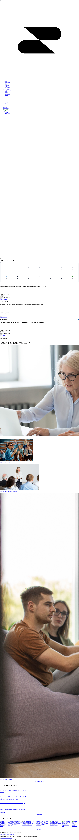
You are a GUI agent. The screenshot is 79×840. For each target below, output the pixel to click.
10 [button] (6, 274)
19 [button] (28, 276)
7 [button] (50, 271)
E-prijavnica (2, 335)
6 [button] (39, 271)
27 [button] (39, 278)
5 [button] (28, 271)
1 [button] (61, 269)
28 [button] (50, 278)
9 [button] (72, 271)
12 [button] (28, 274)
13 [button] (39, 274)
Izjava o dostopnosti (10, 834)
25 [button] (17, 278)
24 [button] (6, 278)
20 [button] (39, 276)
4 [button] (17, 271)
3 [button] (6, 271)
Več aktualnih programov (39, 781)
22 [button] (61, 276)
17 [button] (6, 276)
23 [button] (72, 276)
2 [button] (72, 269)
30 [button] (72, 278)
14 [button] (50, 274)
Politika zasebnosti (3, 834)
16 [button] (72, 274)
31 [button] (6, 280)
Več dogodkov (39, 814)
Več (1, 298)
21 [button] (50, 276)
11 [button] (17, 274)
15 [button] (61, 274)
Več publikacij (39, 829)
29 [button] (61, 278)
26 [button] (28, 278)
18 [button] (17, 276)
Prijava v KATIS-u (3, 299)
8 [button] (61, 271)
